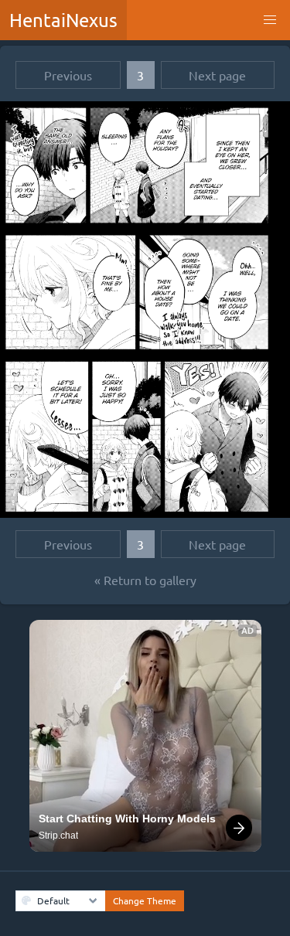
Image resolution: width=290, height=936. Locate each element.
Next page (217, 75)
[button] (270, 20)
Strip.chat (58, 835)
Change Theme (144, 900)
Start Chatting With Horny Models (127, 818)
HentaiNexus (63, 20)
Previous (68, 75)
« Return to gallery (145, 579)
